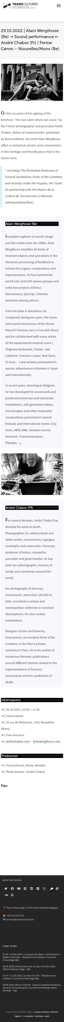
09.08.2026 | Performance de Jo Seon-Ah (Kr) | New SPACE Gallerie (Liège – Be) (29, 968)
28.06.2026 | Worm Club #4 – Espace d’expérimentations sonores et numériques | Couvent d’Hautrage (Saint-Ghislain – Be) (32, 987)
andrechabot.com (18, 742)
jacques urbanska (41, 1012)
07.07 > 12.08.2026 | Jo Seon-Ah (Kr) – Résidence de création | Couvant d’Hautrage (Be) (29, 977)
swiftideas (39, 1016)
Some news (10, 946)
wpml (47, 1016)
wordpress (29, 1016)
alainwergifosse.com (46, 742)
